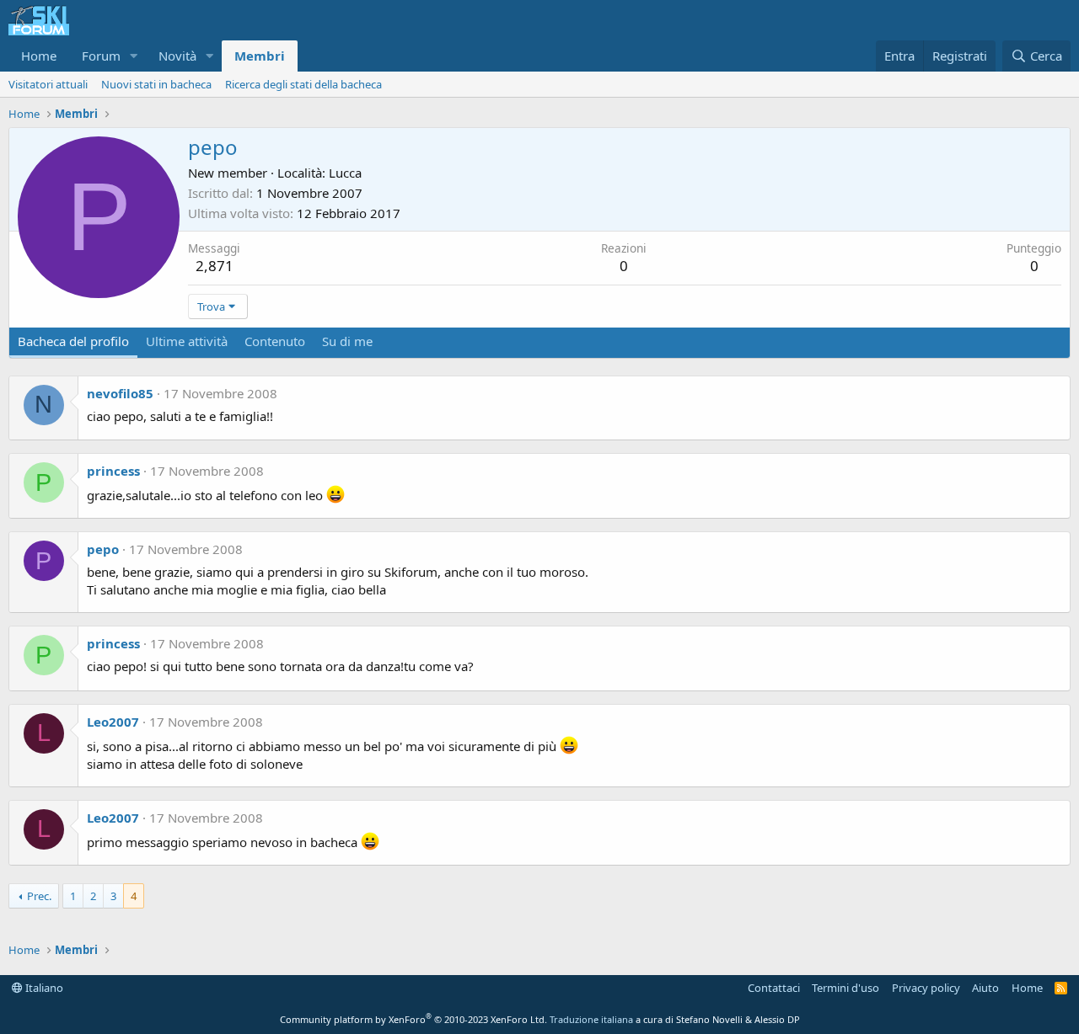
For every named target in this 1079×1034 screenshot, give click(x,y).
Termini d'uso (845, 987)
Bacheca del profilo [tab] (73, 341)
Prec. (39, 895)
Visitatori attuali (48, 84)
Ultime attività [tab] (187, 341)
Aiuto (985, 987)
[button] (134, 56)
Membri (259, 55)
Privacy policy (926, 987)
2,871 (215, 265)
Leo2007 (113, 721)
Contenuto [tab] (274, 341)
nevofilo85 (120, 393)
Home (38, 55)
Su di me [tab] (347, 341)
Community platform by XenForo (413, 1019)
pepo (103, 549)
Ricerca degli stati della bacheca (303, 84)
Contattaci (774, 987)
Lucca (345, 172)
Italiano (43, 987)
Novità (177, 55)
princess (113, 470)
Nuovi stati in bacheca (156, 84)
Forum (101, 55)
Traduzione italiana (591, 1019)
